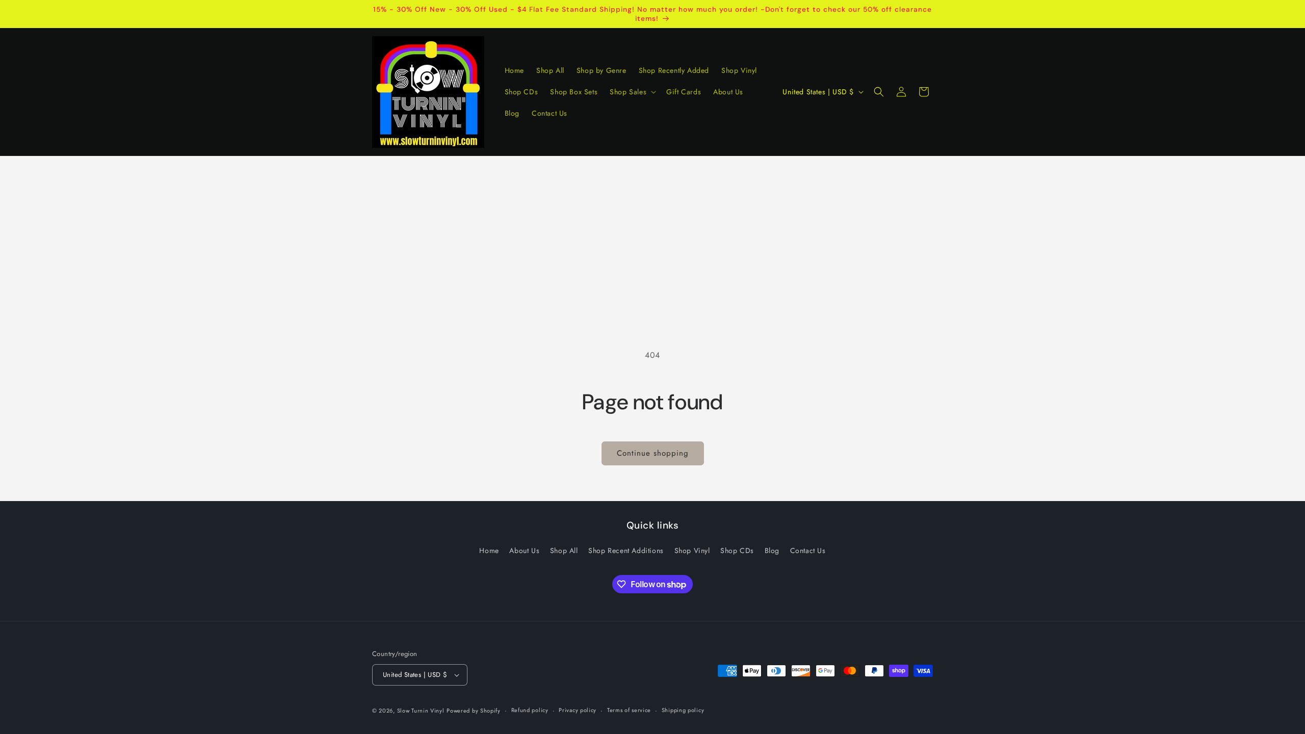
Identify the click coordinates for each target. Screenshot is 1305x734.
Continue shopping (653, 453)
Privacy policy (577, 710)
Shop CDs (737, 550)
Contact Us (808, 550)
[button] (632, 91)
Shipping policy (683, 710)
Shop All (564, 550)
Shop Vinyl (692, 550)
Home (489, 550)
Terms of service (629, 710)
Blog (772, 550)
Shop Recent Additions (626, 550)
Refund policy (530, 710)
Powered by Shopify (474, 710)
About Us (524, 550)
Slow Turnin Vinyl (421, 710)
